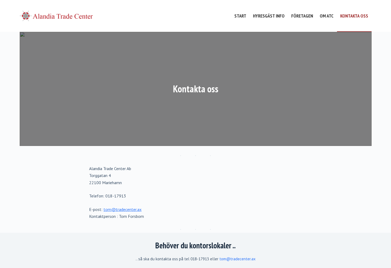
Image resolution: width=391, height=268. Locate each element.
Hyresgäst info (269, 16)
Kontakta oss (354, 16)
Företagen (302, 16)
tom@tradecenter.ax (122, 209)
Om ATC (327, 16)
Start (240, 16)
